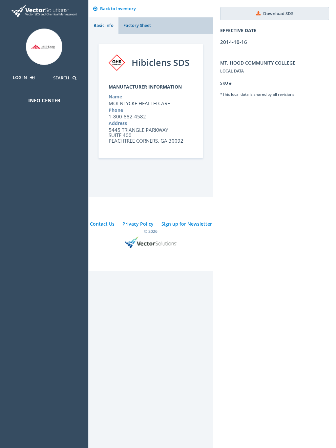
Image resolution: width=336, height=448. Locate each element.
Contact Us (102, 224)
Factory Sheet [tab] (137, 25)
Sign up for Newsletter (186, 224)
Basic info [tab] (104, 25)
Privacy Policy (138, 224)
